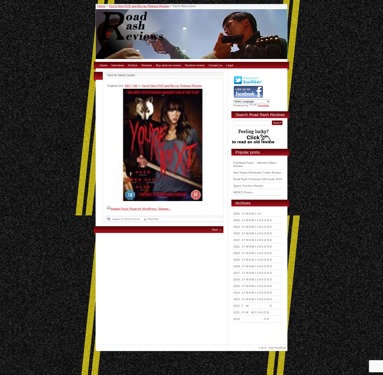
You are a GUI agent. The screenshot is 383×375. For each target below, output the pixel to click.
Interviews (117, 65)
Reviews (146, 65)
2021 (236, 246)
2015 (236, 286)
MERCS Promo (243, 192)
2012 (236, 305)
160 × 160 (131, 85)
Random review (195, 65)
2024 (236, 226)
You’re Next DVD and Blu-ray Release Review (139, 6)
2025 (236, 220)
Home (101, 6)
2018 (236, 266)
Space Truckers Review (248, 185)
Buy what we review (168, 65)
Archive (132, 65)
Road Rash (153, 219)
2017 (236, 272)
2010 (236, 319)
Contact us (215, 65)
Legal (229, 65)
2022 (236, 240)
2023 (236, 233)
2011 (236, 312)
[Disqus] (163, 290)
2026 (236, 213)
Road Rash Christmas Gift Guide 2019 (257, 179)
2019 (236, 259)
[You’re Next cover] (163, 145)
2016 (236, 279)
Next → (216, 229)
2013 (236, 299)
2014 (236, 292)
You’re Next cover (121, 75)
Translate (263, 105)
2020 (236, 253)
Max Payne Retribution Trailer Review (257, 172)
